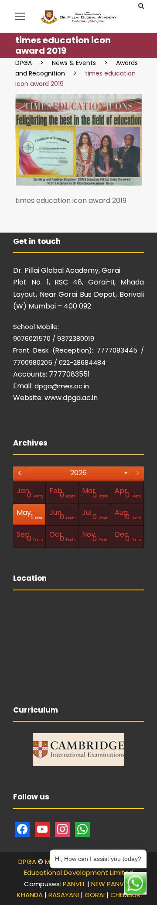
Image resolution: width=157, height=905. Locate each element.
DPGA (27, 861)
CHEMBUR (125, 894)
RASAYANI (63, 894)
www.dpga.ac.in (71, 398)
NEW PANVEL (110, 883)
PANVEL (74, 883)
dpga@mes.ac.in (61, 386)
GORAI (95, 894)
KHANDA (30, 894)
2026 (78, 473)
